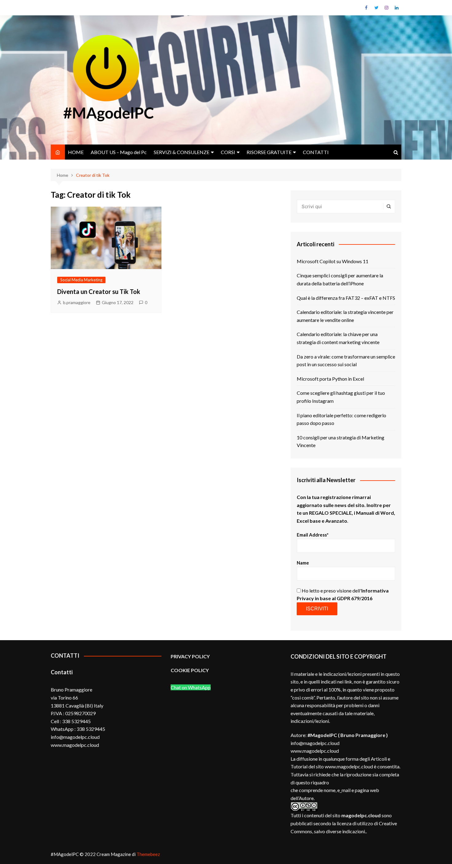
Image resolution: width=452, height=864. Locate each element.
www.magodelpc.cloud (315, 751)
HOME (76, 152)
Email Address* (313, 534)
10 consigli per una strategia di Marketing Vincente (340, 441)
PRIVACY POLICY (190, 656)
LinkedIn (396, 7)
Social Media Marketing (81, 279)
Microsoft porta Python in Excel (330, 379)
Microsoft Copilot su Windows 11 (332, 261)
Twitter (376, 7)
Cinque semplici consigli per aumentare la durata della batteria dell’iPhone (340, 279)
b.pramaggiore (76, 302)
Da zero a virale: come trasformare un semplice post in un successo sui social (346, 360)
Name (303, 562)
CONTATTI (316, 152)
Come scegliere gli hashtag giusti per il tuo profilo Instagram (341, 397)
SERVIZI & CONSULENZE (181, 152)
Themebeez (148, 854)
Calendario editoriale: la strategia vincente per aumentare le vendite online (345, 316)
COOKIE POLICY (190, 670)
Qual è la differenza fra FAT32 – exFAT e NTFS (346, 298)
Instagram (386, 7)
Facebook (366, 7)
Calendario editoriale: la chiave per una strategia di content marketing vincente (338, 338)
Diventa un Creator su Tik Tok (98, 291)
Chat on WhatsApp (191, 687)
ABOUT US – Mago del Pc (119, 152)
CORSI (228, 152)
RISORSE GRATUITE (269, 152)
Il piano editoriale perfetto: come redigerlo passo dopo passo (341, 419)
